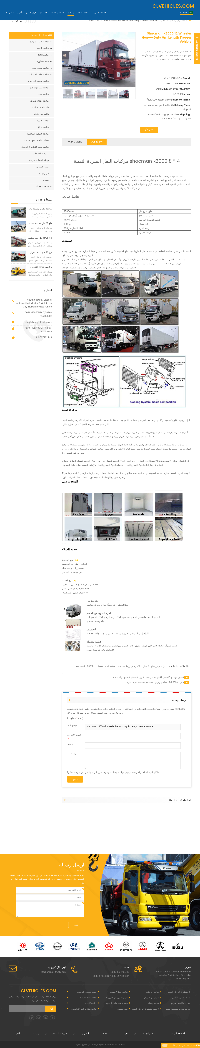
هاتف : (70, 744)
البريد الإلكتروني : (74, 737)
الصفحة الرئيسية (98, 12)
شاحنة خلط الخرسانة (39, 74)
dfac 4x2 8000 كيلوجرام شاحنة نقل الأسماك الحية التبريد (152, 682)
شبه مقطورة (43, 61)
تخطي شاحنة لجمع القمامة (36, 140)
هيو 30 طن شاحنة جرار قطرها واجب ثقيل (40, 252)
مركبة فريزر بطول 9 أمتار (154, 666)
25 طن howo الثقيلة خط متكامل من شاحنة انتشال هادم (40, 267)
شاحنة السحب (42, 48)
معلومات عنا (148, 1034)
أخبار (19, 12)
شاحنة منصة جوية (40, 68)
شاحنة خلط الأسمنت (119, 992)
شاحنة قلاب (43, 94)
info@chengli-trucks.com (38, 322)
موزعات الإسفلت (41, 153)
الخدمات (43, 12)
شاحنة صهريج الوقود (39, 88)
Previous (182, 798)
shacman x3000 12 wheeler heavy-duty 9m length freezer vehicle (120, 726)
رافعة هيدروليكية (41, 114)
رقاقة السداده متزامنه (39, 160)
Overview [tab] (96, 142)
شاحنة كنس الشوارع (39, 41)
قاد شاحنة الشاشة (40, 107)
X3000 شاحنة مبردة (84, 666)
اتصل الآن (149, 129)
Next (188, 798)
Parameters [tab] (75, 142)
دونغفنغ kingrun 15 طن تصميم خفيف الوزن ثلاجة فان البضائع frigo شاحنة (145, 677)
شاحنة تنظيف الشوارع (180, 997)
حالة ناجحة (83, 12)
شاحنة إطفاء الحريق (39, 101)
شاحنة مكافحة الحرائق (180, 1003)
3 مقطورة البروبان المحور (178, 992)
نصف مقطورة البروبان (87, 992)
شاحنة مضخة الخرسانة (38, 81)
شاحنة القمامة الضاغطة (38, 134)
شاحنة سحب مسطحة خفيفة (177, 1009)
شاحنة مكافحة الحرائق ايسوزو (84, 1009)
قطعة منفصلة (57, 12)
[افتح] (197, 48)
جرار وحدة (44, 173)
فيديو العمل (30, 12)
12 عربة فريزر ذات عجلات (129, 666)
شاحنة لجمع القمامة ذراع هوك (35, 147)
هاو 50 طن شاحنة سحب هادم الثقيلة (40, 223)
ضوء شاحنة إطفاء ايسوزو (117, 1003)
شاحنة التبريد (165, 20)
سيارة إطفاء (153, 1003)
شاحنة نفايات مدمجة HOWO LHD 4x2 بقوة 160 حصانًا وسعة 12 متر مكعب (40, 209)
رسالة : (72, 753)
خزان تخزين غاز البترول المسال (114, 997)
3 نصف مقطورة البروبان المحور (145, 1009)
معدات (46, 180)
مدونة (36, 1034)
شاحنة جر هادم (152, 992)
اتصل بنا (10, 12)
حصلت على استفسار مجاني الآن (186, 1045)
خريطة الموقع (59, 1034)
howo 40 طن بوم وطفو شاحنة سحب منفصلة (40, 238)
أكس (17, 1034)
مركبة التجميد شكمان (106, 666)
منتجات (71, 12)
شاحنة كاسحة (91, 1003)
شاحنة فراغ (43, 127)
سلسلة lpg (43, 55)
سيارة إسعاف (42, 167)
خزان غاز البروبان (151, 997)
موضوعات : (72, 725)
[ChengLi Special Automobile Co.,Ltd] (100, 6)
